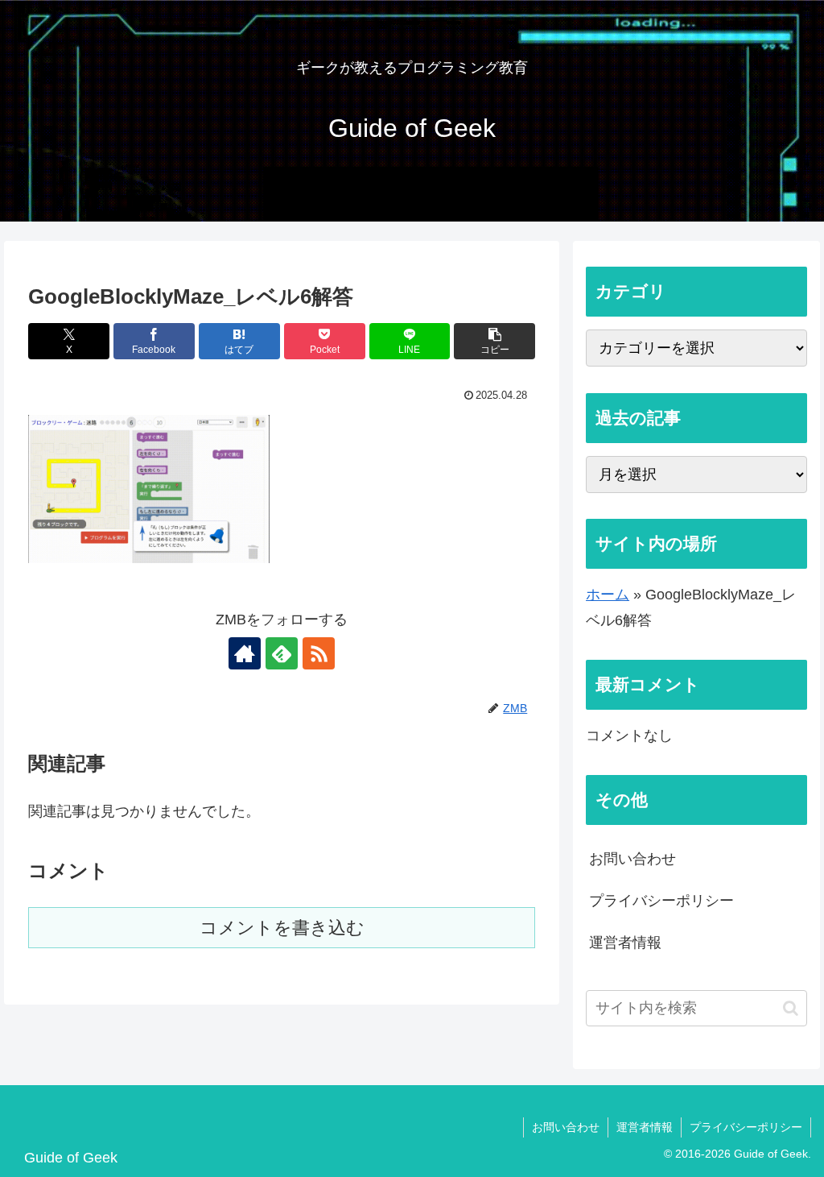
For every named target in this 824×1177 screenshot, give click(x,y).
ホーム (607, 594)
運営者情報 (625, 943)
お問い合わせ (632, 859)
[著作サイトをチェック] (245, 653)
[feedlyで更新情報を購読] (282, 653)
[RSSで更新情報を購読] (319, 653)
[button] (494, 341)
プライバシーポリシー (661, 901)
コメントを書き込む (282, 928)
